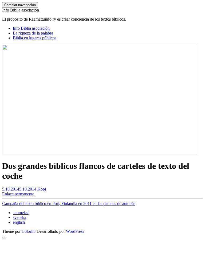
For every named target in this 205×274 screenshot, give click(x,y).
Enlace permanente (18, 194)
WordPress (75, 231)
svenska (19, 217)
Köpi (41, 189)
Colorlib (29, 231)
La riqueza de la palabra (33, 33)
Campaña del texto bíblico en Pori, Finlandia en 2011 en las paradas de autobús (68, 203)
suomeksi (21, 212)
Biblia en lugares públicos (34, 38)
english (19, 222)
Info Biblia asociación (20, 10)
